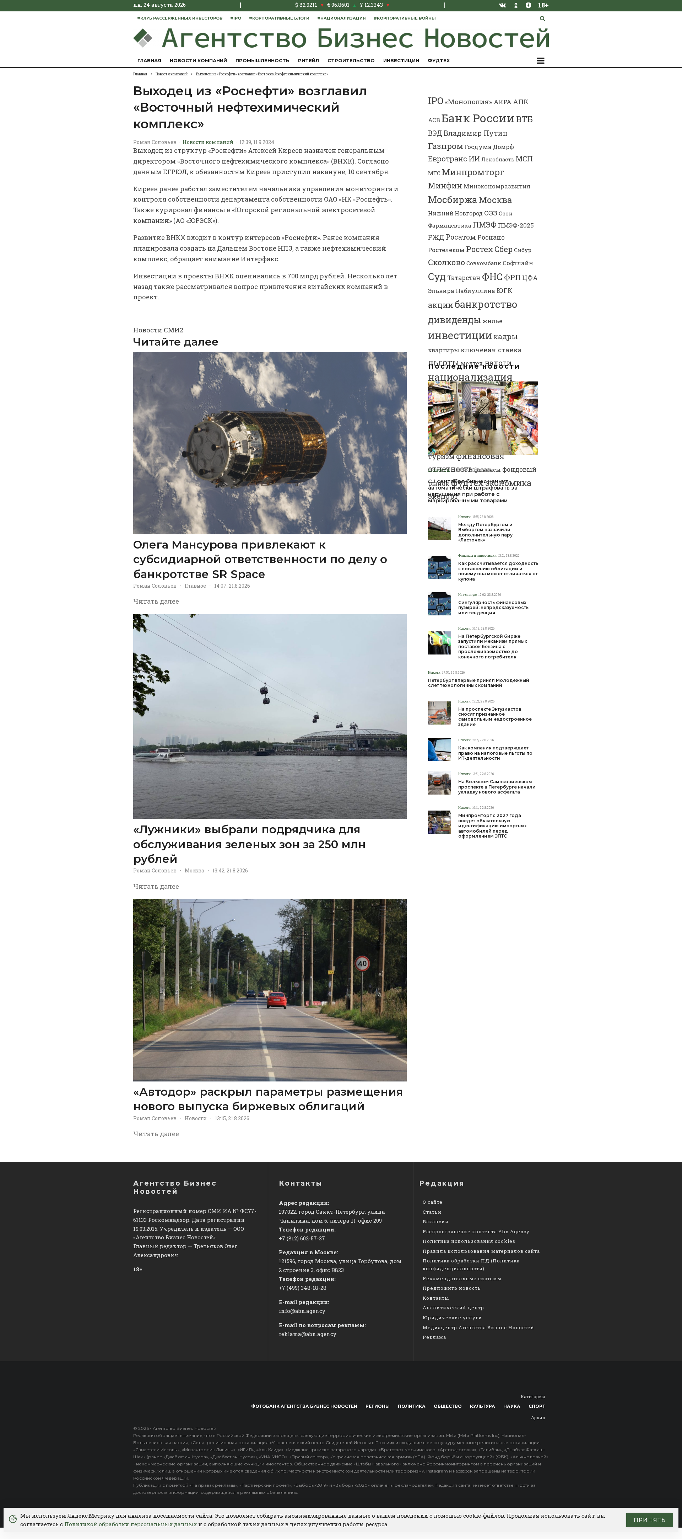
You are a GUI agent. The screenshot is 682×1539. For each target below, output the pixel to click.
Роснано (491, 237)
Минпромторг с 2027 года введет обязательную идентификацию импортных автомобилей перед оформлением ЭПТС (492, 826)
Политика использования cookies (469, 1241)
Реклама (434, 1337)
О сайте (433, 1202)
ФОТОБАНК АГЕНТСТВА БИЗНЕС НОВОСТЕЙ (304, 1406)
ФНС (492, 276)
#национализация (341, 18)
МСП (524, 158)
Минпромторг (473, 172)
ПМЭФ (485, 225)
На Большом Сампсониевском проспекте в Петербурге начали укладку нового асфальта (497, 787)
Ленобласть (497, 159)
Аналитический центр (453, 1307)
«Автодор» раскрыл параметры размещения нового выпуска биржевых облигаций (268, 1099)
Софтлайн (518, 263)
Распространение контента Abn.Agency (476, 1231)
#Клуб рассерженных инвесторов (179, 18)
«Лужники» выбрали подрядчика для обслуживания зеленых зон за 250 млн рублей (249, 844)
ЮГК (505, 290)
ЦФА (530, 277)
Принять (650, 1520)
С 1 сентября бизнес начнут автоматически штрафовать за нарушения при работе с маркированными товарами (473, 491)
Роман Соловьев (155, 142)
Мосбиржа (452, 199)
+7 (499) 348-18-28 (302, 1287)
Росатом (461, 236)
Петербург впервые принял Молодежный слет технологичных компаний (478, 683)
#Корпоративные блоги (279, 18)
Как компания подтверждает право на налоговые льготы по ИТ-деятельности (495, 753)
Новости (196, 1118)
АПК (521, 101)
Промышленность (262, 60)
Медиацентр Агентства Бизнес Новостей (478, 1327)
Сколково (446, 262)
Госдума (478, 147)
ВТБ (524, 118)
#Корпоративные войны (405, 18)
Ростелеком (446, 250)
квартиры (443, 350)
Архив (538, 1417)
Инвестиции (401, 60)
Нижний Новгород (455, 213)
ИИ (474, 159)
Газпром (445, 145)
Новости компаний (198, 60)
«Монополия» (468, 101)
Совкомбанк (483, 263)
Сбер (503, 249)
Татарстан (464, 278)
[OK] (516, 4)
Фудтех (439, 60)
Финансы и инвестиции (477, 555)
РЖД (436, 237)
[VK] (502, 5)
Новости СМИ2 (158, 330)
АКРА (503, 102)
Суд (437, 276)
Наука (511, 1406)
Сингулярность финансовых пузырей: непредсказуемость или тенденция (493, 607)
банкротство (486, 304)
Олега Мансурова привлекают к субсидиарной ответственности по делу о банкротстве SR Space (260, 559)
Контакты (436, 1298)
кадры (505, 336)
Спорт (537, 1406)
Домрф (503, 146)
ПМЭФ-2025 (516, 225)
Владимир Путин (476, 133)
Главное (195, 585)
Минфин (445, 185)
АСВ (434, 120)
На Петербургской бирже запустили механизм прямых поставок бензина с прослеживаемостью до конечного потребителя (492, 646)
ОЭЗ (490, 212)
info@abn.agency (302, 1310)
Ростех (479, 249)
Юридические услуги (452, 1317)
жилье (492, 321)
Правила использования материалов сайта (481, 1251)
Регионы (378, 1406)
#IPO (235, 18)
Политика (412, 1406)
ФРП (512, 277)
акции (440, 305)
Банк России (478, 117)
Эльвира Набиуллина (461, 290)
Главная (149, 60)
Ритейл (308, 60)
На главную (467, 595)
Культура (482, 1406)
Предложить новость (452, 1288)
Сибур (522, 249)
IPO (435, 100)
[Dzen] (528, 5)
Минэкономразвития (497, 186)
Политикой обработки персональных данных (130, 1524)
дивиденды (454, 320)
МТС (434, 173)
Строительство (351, 60)
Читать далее (156, 601)
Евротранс (447, 158)
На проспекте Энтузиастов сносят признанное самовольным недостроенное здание (495, 717)
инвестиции (460, 335)
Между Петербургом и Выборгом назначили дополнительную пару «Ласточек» (485, 532)
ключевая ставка (491, 349)
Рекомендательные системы (462, 1278)
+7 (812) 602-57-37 (302, 1238)
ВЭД (435, 133)
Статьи (432, 1212)
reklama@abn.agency (307, 1333)
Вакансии (436, 1221)
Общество (448, 1406)
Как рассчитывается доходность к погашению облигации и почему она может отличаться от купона (498, 571)
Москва (194, 870)
